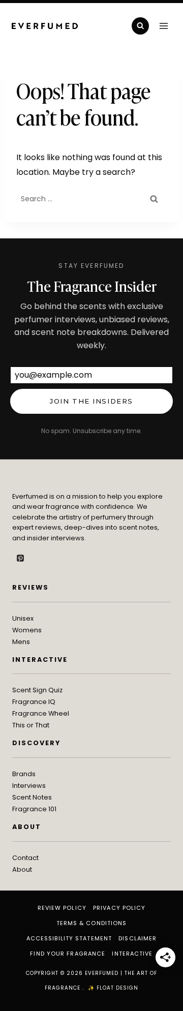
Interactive (132, 953)
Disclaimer (137, 938)
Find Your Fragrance (67, 953)
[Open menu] (163, 26)
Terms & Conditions (91, 923)
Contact (25, 857)
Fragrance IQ (33, 701)
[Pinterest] (20, 558)
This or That (30, 725)
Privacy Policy (119, 908)
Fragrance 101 (34, 809)
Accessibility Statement (69, 938)
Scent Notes (32, 797)
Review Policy (62, 908)
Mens (21, 641)
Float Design (117, 988)
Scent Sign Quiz (37, 690)
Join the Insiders (91, 401)
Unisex (23, 618)
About (22, 869)
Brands (24, 774)
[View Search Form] (140, 26)
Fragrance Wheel (40, 713)
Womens (27, 630)
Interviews (29, 785)
